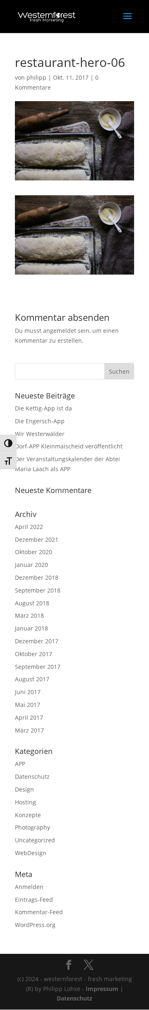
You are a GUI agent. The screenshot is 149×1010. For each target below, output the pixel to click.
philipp (36, 77)
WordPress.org (35, 925)
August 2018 (32, 603)
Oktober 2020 (33, 552)
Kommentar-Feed (39, 912)
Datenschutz (32, 776)
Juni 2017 (28, 692)
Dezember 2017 (36, 641)
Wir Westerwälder (40, 434)
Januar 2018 (31, 628)
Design (24, 789)
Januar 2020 (31, 565)
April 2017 (29, 717)
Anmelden (29, 887)
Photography (32, 827)
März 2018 (29, 615)
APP (20, 764)
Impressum (102, 989)
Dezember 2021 (36, 539)
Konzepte (28, 815)
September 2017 (37, 667)
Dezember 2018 (36, 577)
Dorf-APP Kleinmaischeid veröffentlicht (69, 446)
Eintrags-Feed (34, 899)
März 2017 (29, 730)
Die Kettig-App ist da (43, 408)
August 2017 (32, 679)
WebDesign (30, 853)
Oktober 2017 (33, 654)
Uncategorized (35, 840)
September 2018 (37, 590)
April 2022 (29, 527)
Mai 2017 (27, 705)
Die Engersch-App (40, 421)
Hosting (25, 802)
